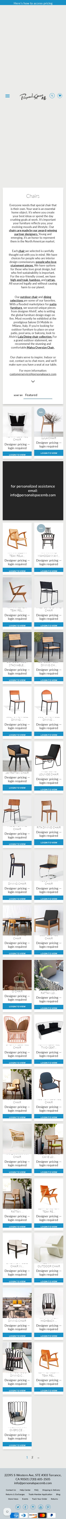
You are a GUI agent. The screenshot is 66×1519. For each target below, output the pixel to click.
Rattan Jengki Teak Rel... (17, 608)
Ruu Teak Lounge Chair (49, 1100)
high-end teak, (19, 280)
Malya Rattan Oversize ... (17, 1428)
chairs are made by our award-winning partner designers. (33, 232)
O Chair (17, 991)
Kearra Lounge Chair (17, 438)
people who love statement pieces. (33, 263)
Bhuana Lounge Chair (17, 1046)
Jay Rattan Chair (17, 772)
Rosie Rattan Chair (49, 882)
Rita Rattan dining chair (17, 882)
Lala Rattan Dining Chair (17, 1319)
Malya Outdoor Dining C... (17, 1373)
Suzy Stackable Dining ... (17, 718)
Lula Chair (48, 438)
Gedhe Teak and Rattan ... (17, 1210)
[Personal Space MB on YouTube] (40, 1508)
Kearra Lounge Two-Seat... (49, 1046)
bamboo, (35, 280)
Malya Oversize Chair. (40, 347)
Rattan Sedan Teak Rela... (17, 554)
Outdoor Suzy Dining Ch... (48, 663)
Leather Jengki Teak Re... (48, 1210)
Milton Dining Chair (17, 827)
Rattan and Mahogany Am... (49, 554)
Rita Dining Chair (49, 827)
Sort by (18, 395)
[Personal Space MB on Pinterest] (48, 1508)
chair (21, 251)
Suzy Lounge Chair (49, 936)
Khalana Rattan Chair (17, 1155)
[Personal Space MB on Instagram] (33, 1508)
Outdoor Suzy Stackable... (17, 663)
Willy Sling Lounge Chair (49, 772)
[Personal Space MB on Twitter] (17, 1508)
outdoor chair (29, 297)
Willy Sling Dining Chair (49, 608)
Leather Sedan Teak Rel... (48, 1373)
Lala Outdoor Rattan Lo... (49, 991)
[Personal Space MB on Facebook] (25, 1508)
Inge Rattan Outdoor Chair (49, 1264)
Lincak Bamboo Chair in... (17, 1264)
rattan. (50, 280)
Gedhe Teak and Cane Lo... (49, 1155)
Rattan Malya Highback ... (48, 1319)
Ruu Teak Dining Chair (17, 1100)
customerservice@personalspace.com (33, 374)
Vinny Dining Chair (17, 936)
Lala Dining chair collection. (35, 336)
